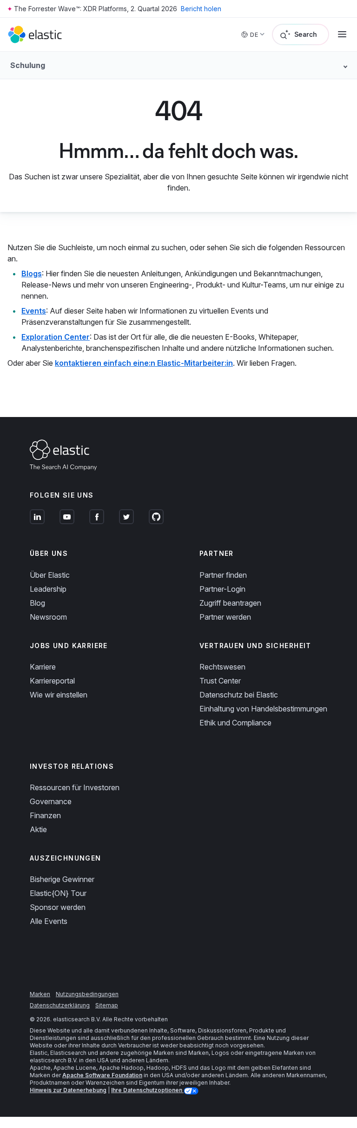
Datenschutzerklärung (60, 1005)
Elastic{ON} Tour (58, 893)
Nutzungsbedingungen (87, 994)
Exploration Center (55, 337)
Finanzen (45, 815)
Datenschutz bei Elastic (238, 694)
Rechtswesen (222, 666)
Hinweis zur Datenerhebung (68, 1090)
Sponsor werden (58, 907)
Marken (40, 994)
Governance (51, 801)
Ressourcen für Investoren (74, 787)
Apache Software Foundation (102, 1075)
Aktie (38, 829)
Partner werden (225, 617)
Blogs (31, 273)
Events (33, 310)
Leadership (48, 589)
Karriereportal (52, 680)
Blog (37, 603)
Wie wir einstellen (58, 694)
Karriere (43, 666)
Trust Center (220, 680)
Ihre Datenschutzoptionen (147, 1090)
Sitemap (106, 1005)
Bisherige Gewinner (62, 879)
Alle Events (48, 921)
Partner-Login (222, 589)
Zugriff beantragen (230, 603)
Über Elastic (50, 575)
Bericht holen (201, 9)
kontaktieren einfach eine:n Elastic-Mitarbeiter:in (144, 363)
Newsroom (48, 617)
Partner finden (223, 575)
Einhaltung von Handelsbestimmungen (263, 708)
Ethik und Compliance (235, 722)
